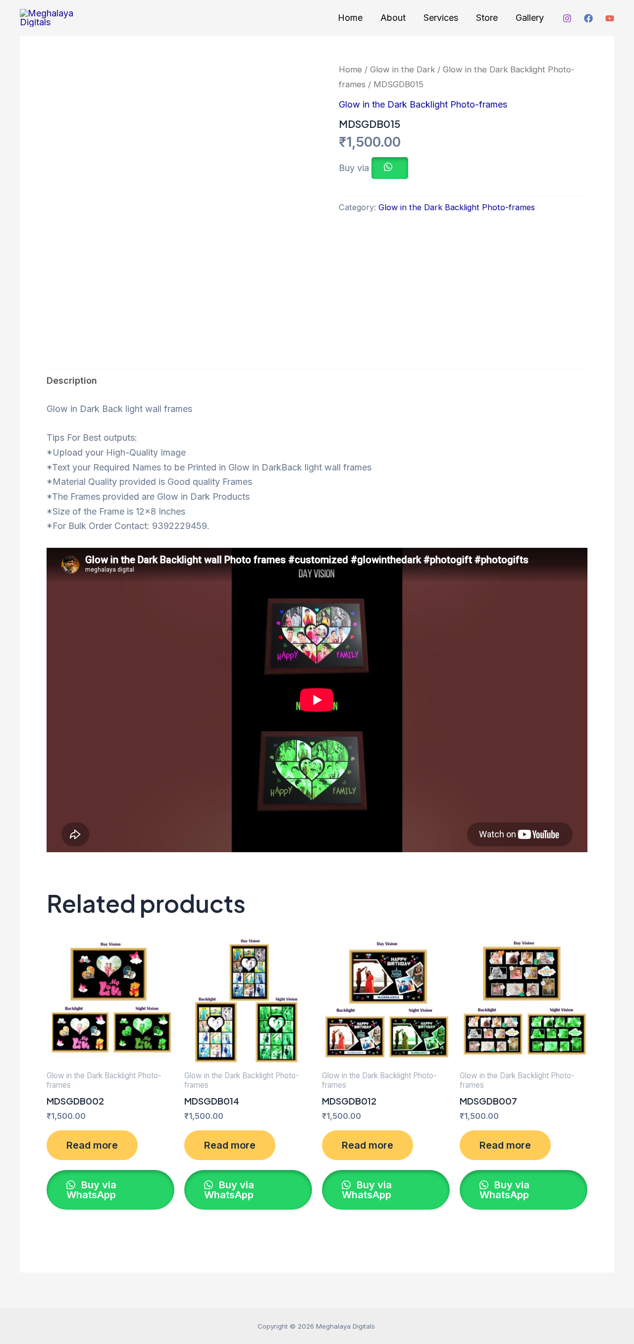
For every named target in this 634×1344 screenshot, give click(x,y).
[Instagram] (567, 18)
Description (72, 380)
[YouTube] (609, 18)
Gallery (530, 17)
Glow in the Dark (402, 69)
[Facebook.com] (588, 18)
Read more (92, 1145)
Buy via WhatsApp (91, 1190)
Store (487, 17)
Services (440, 17)
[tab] (72, 381)
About (393, 17)
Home (350, 17)
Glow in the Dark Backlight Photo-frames (423, 104)
